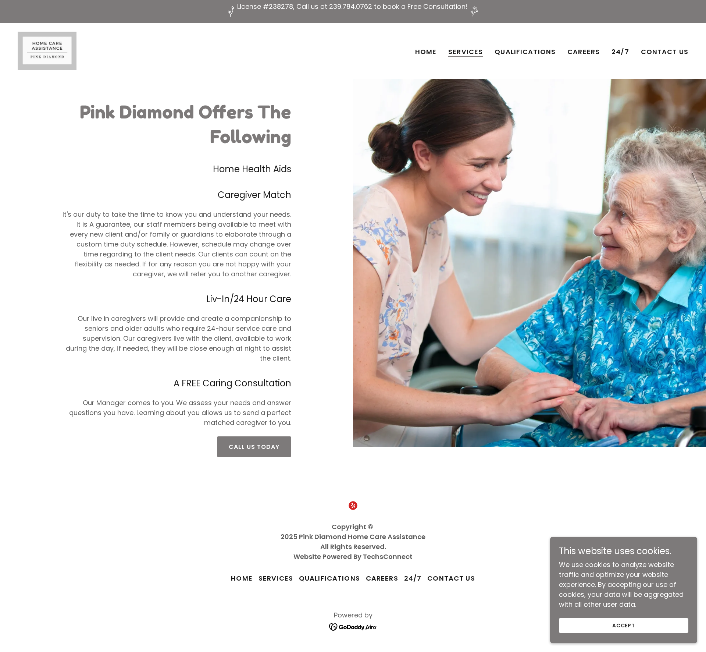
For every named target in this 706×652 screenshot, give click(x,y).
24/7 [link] (620, 51)
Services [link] (465, 51)
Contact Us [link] (664, 51)
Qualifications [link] (525, 51)
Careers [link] (583, 51)
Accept (623, 625)
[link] (47, 50)
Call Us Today (254, 447)
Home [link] (426, 51)
